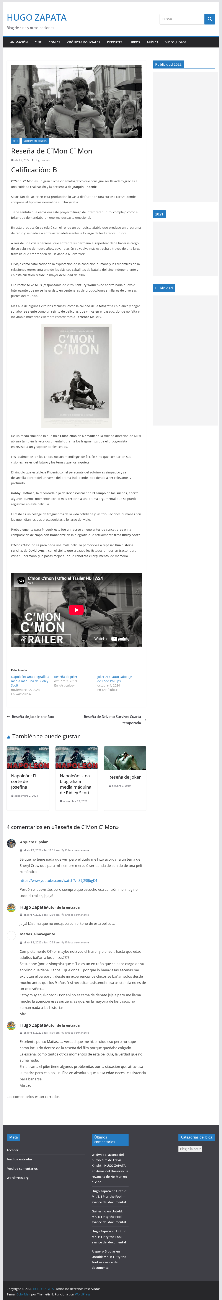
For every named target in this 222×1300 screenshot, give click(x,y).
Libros (134, 42)
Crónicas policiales (83, 42)
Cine (38, 42)
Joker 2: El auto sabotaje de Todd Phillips (114, 679)
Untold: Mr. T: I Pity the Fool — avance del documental (109, 1196)
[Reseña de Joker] (125, 749)
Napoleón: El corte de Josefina (23, 781)
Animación (19, 42)
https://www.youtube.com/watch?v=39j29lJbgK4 (58, 880)
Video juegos (175, 42)
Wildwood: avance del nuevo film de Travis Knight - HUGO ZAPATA (109, 1160)
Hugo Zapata (42, 160)
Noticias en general (35, 140)
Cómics (54, 42)
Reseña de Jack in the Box (33, 716)
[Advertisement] (185, 137)
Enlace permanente (77, 850)
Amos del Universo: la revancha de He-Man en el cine (110, 1176)
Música (152, 42)
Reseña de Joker (65, 677)
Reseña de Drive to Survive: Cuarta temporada (112, 719)
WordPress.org (18, 1178)
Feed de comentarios (22, 1168)
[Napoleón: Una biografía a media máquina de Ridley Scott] (77, 749)
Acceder (12, 1150)
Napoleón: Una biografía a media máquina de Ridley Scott (30, 681)
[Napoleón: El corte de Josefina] (28, 749)
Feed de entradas (19, 1159)
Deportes (114, 42)
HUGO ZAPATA (37, 17)
